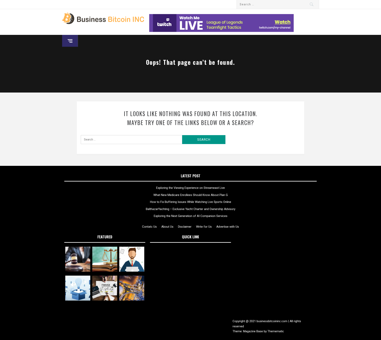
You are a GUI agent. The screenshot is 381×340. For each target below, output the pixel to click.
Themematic (275, 331)
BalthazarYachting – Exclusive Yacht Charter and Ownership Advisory (190, 209)
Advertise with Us (227, 226)
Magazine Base (253, 331)
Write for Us (204, 226)
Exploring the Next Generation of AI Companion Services (190, 216)
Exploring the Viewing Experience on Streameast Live (190, 188)
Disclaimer (184, 226)
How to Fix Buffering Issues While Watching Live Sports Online (190, 202)
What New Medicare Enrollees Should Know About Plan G (190, 195)
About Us (167, 226)
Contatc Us (149, 226)
